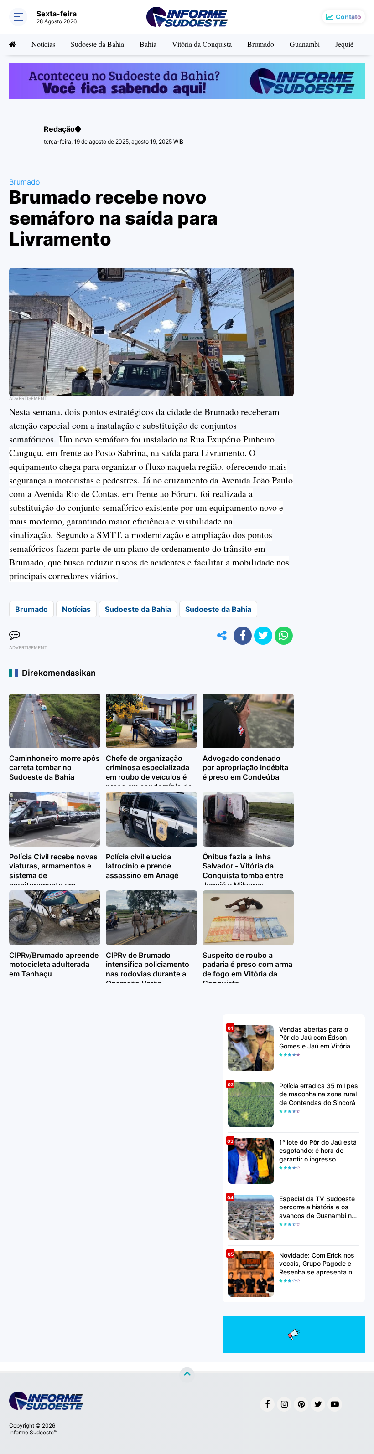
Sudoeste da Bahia (97, 44)
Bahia (148, 44)
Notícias (43, 44)
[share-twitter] (263, 636)
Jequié (344, 44)
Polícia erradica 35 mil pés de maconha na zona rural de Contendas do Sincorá (318, 1094)
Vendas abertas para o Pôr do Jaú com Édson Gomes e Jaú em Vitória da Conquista (314, 1037)
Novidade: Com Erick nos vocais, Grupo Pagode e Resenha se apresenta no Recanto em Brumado (317, 1263)
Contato (348, 17)
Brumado (260, 44)
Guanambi (305, 44)
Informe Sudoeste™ (33, 1432)
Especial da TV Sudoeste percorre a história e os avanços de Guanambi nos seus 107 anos (319, 1207)
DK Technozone (27, 1375)
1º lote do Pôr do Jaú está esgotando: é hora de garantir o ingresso (318, 1150)
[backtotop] (187, 1375)
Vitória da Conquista (202, 44)
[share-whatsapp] (284, 636)
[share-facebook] (243, 636)
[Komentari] (14, 636)
